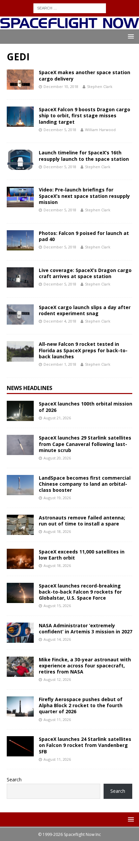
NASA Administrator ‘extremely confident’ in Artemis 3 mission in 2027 (85, 628)
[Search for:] (69, 7)
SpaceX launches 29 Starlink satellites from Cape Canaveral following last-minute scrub (85, 443)
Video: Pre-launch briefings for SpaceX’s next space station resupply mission (84, 195)
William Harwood (100, 129)
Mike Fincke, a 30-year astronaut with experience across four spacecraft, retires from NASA (85, 665)
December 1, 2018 (60, 364)
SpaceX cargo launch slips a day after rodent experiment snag (85, 310)
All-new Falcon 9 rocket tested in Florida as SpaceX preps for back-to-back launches (83, 350)
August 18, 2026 (57, 531)
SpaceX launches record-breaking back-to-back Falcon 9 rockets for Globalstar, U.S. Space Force (80, 591)
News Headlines (29, 388)
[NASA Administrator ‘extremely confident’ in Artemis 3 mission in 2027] (20, 633)
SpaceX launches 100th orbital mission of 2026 (85, 406)
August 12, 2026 (57, 679)
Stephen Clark (99, 86)
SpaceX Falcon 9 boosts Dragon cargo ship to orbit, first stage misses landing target (84, 115)
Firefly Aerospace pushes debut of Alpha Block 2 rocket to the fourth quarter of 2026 (80, 705)
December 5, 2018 (60, 129)
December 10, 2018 (61, 86)
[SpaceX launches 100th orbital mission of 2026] (20, 411)
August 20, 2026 (57, 457)
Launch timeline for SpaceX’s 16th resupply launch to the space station (84, 155)
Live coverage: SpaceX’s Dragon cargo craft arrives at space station (85, 273)
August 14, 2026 (57, 639)
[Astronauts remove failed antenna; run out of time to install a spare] (20, 525)
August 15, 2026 (57, 605)
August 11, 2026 (57, 719)
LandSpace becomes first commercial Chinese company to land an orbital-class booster (85, 484)
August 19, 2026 (57, 497)
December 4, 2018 (60, 321)
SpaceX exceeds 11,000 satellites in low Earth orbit (81, 554)
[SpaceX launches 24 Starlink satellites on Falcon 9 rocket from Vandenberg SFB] (20, 746)
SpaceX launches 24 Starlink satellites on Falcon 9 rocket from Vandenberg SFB (85, 745)
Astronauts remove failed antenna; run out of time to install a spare (82, 520)
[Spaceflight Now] (69, 25)
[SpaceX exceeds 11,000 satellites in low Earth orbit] (20, 559)
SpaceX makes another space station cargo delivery (84, 75)
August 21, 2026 (57, 417)
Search (14, 779)
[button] (129, 36)
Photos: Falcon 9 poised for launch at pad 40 (84, 236)
